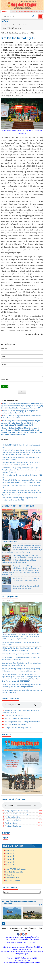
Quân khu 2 (9, 853)
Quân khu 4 (9, 859)
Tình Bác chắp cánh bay (13, 826)
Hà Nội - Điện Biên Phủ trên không (16, 811)
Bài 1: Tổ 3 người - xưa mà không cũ (17, 718)
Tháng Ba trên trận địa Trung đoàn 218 (18, 728)
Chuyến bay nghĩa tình (9, 541)
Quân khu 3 (9, 856)
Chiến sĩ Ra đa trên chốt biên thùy (16, 814)
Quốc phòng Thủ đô (12, 881)
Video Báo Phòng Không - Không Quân (18, 506)
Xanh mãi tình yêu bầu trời (14, 715)
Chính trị (12, 25)
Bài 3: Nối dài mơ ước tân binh (15, 725)
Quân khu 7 (9, 865)
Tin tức (5, 25)
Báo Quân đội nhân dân (14, 872)
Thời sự (5, 21)
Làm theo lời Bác (22, 25)
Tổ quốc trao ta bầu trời (13, 820)
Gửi (23, 392)
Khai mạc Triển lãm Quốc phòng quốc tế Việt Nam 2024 (21, 654)
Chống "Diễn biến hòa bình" (12, 28)
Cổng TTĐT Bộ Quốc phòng (15, 869)
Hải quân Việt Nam (12, 878)
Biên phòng (9, 875)
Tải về (40, 810)
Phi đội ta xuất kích (11, 823)
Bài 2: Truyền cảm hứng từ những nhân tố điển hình (22, 722)
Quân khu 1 (9, 850)
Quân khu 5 (9, 862)
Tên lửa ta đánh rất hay (13, 817)
